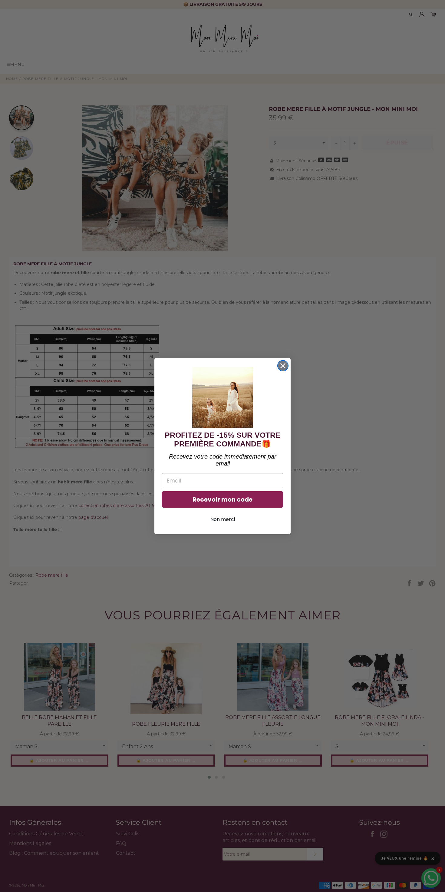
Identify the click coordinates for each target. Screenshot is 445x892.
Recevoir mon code (222, 499)
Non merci (222, 519)
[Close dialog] (283, 365)
